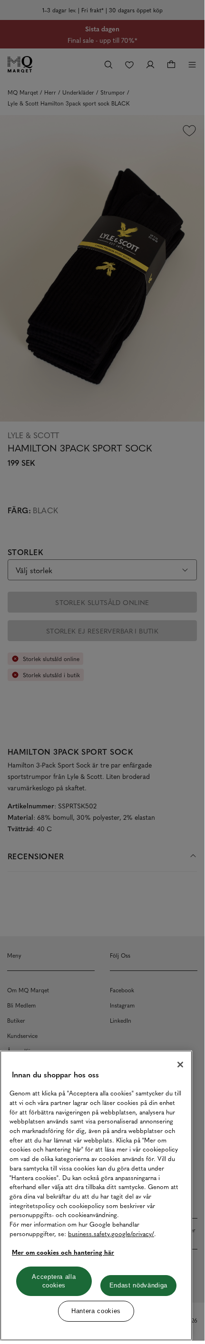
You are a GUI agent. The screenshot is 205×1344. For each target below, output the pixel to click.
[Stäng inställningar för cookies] (180, 1064)
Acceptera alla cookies (54, 1281)
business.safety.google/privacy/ (111, 1233)
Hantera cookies (96, 1311)
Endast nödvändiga (138, 1285)
